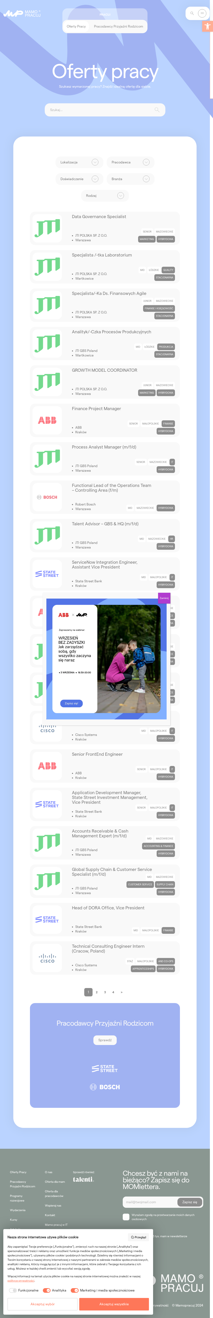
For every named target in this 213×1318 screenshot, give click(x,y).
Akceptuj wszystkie (114, 1304)
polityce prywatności (20, 1280)
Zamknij (164, 598)
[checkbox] (22, 1290)
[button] (207, 26)
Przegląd (140, 1237)
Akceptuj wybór (43, 1304)
